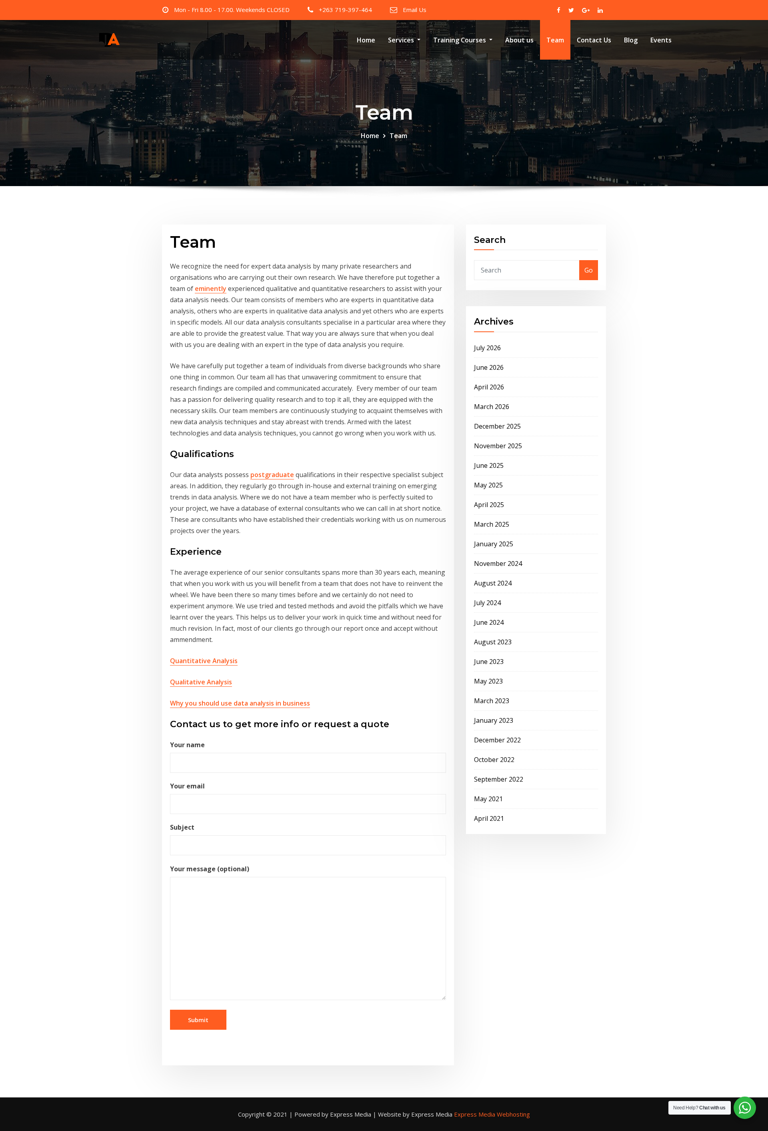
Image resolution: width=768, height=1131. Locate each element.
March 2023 (491, 700)
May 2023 (488, 681)
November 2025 (498, 445)
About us (519, 40)
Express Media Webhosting (492, 1114)
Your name (187, 744)
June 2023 (489, 661)
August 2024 (493, 583)
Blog (631, 40)
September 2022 (498, 779)
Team (555, 40)
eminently (210, 288)
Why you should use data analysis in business (240, 703)
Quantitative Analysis (204, 660)
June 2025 (489, 465)
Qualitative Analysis (201, 682)
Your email (187, 786)
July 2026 (487, 347)
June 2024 (489, 622)
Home (366, 40)
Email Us (414, 10)
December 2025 (497, 426)
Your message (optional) (209, 868)
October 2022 (494, 759)
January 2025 (493, 543)
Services (402, 40)
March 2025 (491, 524)
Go (588, 270)
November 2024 (498, 563)
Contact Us (594, 40)
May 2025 (488, 485)
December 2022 (497, 740)
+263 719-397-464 (345, 10)
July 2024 (487, 602)
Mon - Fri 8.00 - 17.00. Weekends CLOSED (232, 10)
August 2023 (493, 642)
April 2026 (489, 387)
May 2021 (488, 798)
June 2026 (489, 367)
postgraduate (272, 474)
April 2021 (489, 818)
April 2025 (489, 504)
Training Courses (460, 40)
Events (661, 40)
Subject (182, 827)
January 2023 (493, 720)
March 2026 (491, 406)
